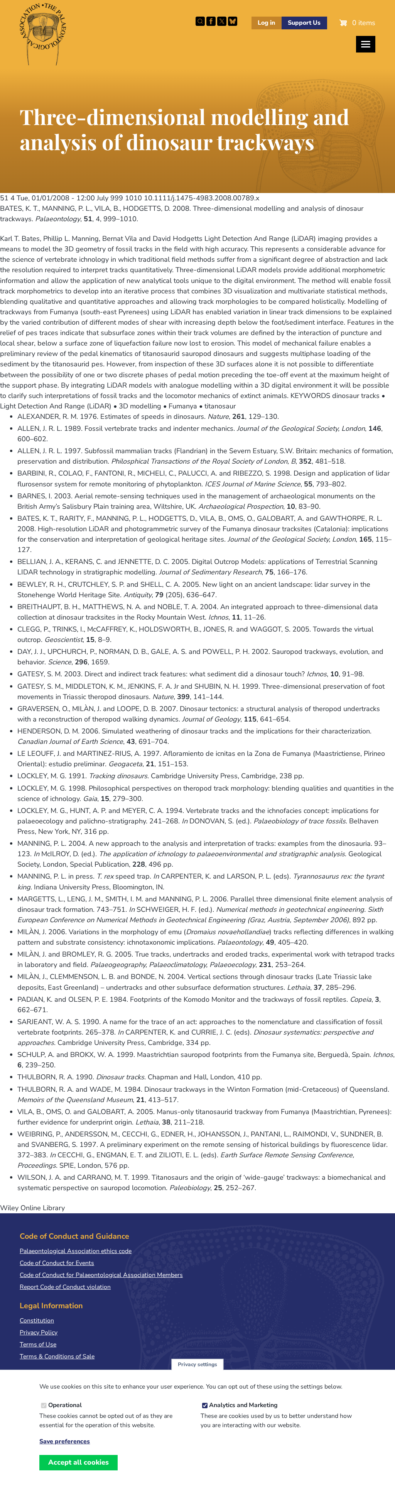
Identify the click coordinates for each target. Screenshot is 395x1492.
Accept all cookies (78, 1462)
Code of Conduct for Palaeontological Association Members (101, 1275)
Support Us (304, 23)
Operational (65, 1405)
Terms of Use (38, 1344)
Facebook (211, 21)
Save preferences (64, 1442)
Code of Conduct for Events (57, 1263)
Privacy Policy (38, 1332)
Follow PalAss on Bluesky (232, 21)
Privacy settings (197, 1364)
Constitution (37, 1320)
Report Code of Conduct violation (65, 1287)
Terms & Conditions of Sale (57, 1356)
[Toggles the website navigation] (365, 44)
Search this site (200, 21)
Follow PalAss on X (221, 21)
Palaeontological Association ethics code (76, 1251)
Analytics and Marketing (243, 1405)
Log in (266, 23)
